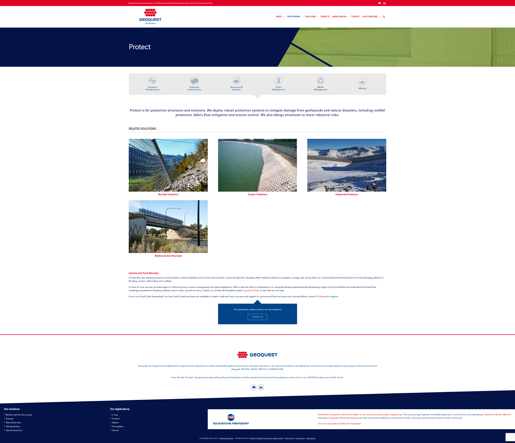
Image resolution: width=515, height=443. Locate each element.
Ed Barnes (321, 296)
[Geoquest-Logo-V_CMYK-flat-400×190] (150, 9)
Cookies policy (278, 438)
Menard (507, 414)
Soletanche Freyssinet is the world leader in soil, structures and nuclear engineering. (360, 414)
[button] (384, 17)
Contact (253, 438)
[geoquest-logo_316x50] (257, 352)
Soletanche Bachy (493, 414)
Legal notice (267, 438)
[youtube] (379, 3)
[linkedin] (384, 3)
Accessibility (311, 438)
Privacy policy (300, 438)
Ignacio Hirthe (251, 290)
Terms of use (289, 438)
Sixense (354, 417)
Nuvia (343, 417)
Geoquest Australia (226, 438)
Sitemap (259, 438)
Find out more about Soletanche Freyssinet (339, 423)
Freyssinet (334, 417)
